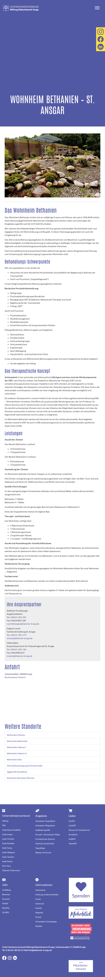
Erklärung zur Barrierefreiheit (46, 895)
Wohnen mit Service (43, 852)
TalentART (73, 843)
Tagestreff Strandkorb (17, 771)
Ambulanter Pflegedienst (45, 825)
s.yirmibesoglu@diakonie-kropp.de (23, 623)
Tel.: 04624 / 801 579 (16, 635)
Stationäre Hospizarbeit (44, 843)
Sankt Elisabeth (8, 843)
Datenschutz (40, 890)
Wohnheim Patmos (16, 735)
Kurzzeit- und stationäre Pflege (47, 834)
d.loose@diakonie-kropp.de (19, 638)
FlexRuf (5, 903)
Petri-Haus (6, 866)
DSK (4, 825)
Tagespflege (40, 848)
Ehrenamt (6, 899)
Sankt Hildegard (8, 852)
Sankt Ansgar (7, 834)
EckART (72, 821)
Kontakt (38, 908)
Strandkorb (73, 834)
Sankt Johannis (8, 857)
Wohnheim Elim (14, 759)
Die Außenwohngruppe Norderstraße (24, 765)
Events (38, 899)
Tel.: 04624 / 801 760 (16, 649)
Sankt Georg (7, 848)
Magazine (39, 913)
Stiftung (5, 821)
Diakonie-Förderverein (11, 870)
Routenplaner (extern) (15, 677)
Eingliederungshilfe (42, 830)
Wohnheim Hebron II (17, 753)
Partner (38, 917)
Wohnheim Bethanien (17, 741)
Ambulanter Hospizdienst (45, 821)
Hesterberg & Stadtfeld (11, 830)
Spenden (38, 926)
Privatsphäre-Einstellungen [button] (46, 922)
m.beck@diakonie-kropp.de (19, 656)
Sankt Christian (8, 839)
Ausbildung (6, 890)
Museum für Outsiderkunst (79, 830)
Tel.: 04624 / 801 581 (16, 617)
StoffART (72, 839)
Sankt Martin (7, 861)
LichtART (72, 825)
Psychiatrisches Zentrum (45, 839)
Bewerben (6, 894)
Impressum (39, 904)
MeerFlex (6, 908)
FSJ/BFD (5, 912)
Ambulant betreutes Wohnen (20, 778)
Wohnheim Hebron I (16, 747)
